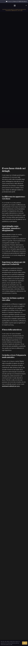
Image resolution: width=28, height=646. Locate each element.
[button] (15, 5)
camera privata (6, 378)
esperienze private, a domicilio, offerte (13, 289)
